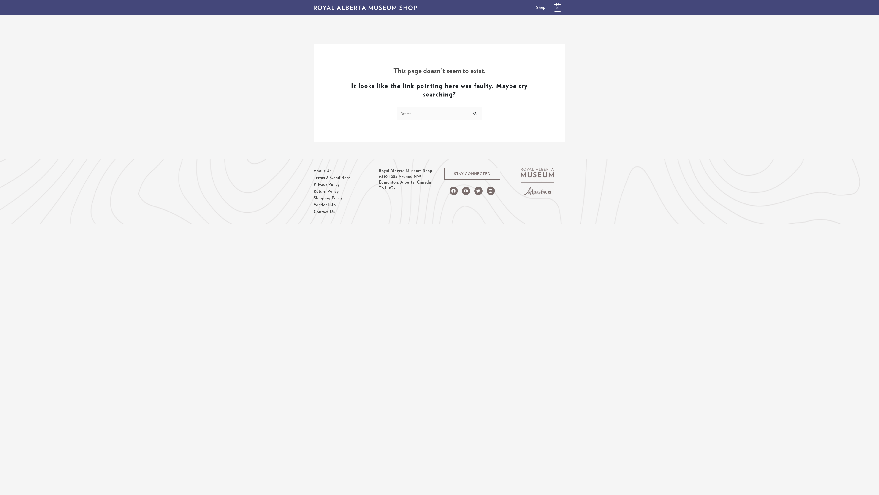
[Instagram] (491, 191)
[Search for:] (439, 113)
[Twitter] (478, 191)
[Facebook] (454, 191)
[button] (472, 174)
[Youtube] (466, 191)
